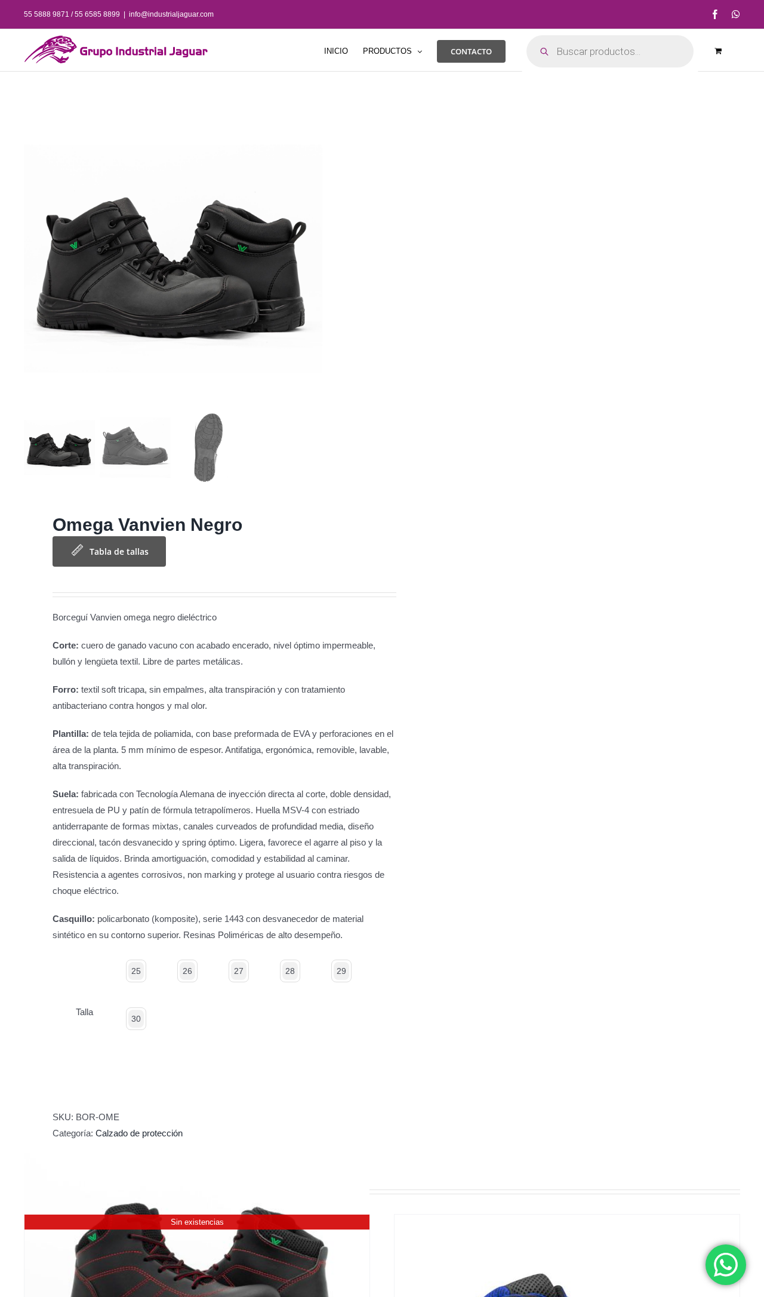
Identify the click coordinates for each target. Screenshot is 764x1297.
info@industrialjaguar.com (171, 14)
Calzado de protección (139, 1133)
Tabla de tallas (119, 551)
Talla (84, 1012)
